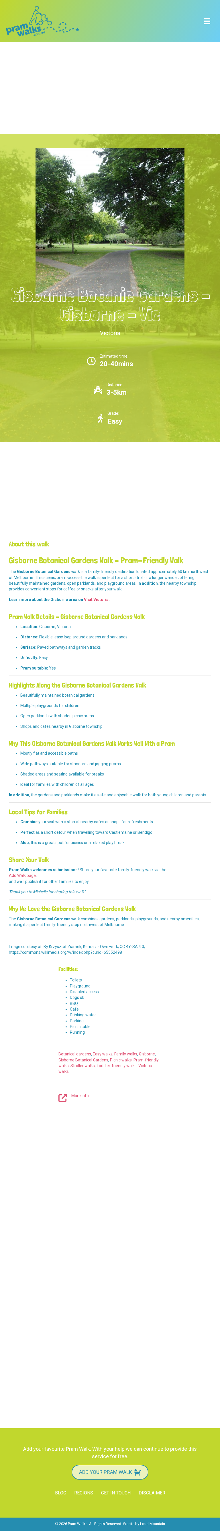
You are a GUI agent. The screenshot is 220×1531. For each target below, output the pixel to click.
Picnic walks (121, 1060)
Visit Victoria (96, 599)
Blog (60, 1493)
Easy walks (103, 1054)
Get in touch (116, 1493)
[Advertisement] (110, 88)
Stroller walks (82, 1065)
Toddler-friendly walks (117, 1065)
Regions (83, 1493)
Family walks (125, 1054)
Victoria (110, 333)
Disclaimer (152, 1493)
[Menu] (207, 21)
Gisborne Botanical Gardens (83, 1060)
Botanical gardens (74, 1054)
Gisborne (147, 1054)
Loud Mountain (152, 1524)
